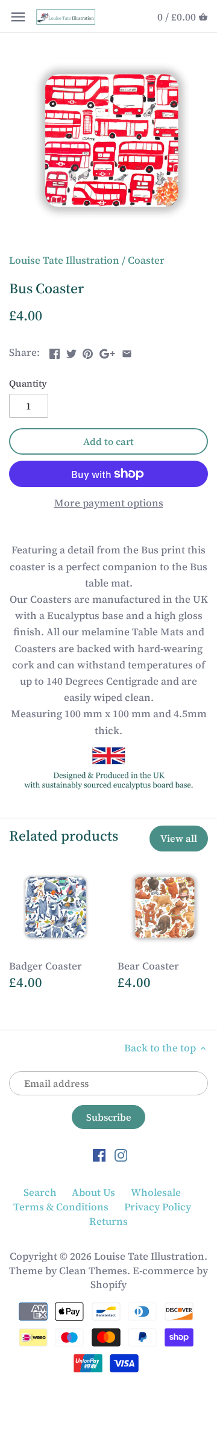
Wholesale (156, 1192)
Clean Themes (93, 1270)
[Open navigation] (18, 17)
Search (40, 1192)
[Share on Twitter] (71, 351)
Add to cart (108, 441)
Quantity (28, 383)
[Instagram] (121, 1155)
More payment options (108, 503)
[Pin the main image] (88, 351)
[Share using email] (127, 351)
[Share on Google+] (107, 351)
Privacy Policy (157, 1207)
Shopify (108, 1284)
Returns (108, 1221)
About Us (93, 1192)
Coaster (146, 260)
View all (178, 838)
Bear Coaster (148, 966)
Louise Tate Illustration (64, 260)
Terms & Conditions (60, 1207)
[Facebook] (99, 1155)
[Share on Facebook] (54, 351)
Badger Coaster (45, 966)
